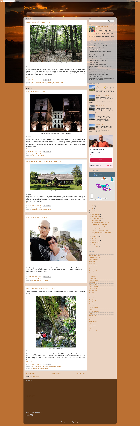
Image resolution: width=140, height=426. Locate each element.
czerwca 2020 (96, 240)
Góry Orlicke (92, 292)
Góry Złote (91, 301)
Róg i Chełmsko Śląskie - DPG (103, 86)
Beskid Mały (92, 261)
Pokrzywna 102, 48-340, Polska (39, 368)
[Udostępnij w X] (47, 80)
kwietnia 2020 (95, 244)
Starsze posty (80, 373)
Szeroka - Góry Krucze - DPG (103, 95)
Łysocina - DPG (100, 105)
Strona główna (56, 373)
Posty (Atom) (36, 376)
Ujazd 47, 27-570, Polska (37, 155)
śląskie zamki (33, 278)
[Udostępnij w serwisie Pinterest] (50, 80)
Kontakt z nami (93, 330)
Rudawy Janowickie (94, 311)
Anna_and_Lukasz (102, 26)
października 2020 (97, 218)
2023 (92, 206)
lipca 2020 (95, 238)
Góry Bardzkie (92, 276)
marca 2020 (95, 246)
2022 (92, 208)
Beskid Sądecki (93, 265)
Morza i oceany (93, 321)
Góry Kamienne (93, 288)
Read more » (29, 77)
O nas (90, 253)
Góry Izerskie (92, 282)
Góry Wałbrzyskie (93, 300)
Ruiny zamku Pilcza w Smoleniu (36, 217)
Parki (90, 327)
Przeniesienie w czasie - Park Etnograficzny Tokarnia (43, 161)
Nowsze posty (31, 373)
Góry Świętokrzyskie (47, 82)
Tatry (90, 313)
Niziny (90, 323)
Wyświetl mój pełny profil (95, 40)
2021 (92, 210)
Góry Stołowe (92, 296)
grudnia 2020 (95, 214)
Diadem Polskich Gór (35, 82)
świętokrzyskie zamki (35, 153)
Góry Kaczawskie (93, 286)
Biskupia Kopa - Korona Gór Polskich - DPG (40, 288)
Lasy (90, 317)
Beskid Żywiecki (93, 270)
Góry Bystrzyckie (93, 280)
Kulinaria (91, 329)
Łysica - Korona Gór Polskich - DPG (38, 22)
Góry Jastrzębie (93, 284)
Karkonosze (92, 303)
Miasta (32, 207)
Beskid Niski (92, 263)
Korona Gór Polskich (58, 82)
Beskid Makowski (93, 259)
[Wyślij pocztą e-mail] (44, 80)
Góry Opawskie (46, 366)
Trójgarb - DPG (99, 124)
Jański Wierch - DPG (101, 115)
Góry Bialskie (92, 278)
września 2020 (96, 220)
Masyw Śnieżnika (93, 307)
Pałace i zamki (92, 325)
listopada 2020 (96, 216)
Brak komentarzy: (36, 80)
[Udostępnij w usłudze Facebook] (49, 80)
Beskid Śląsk (92, 267)
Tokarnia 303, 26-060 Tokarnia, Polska (41, 209)
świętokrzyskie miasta (40, 207)
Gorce (90, 274)
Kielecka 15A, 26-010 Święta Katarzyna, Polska (43, 84)
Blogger (77, 422)
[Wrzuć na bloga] (46, 80)
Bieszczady (92, 272)
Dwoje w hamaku (35, 7)
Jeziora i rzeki (92, 315)
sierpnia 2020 (95, 236)
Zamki (43, 153)
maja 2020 (95, 242)
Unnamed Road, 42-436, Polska (39, 280)
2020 (92, 212)
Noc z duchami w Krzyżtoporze (36, 91)
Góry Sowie (92, 294)
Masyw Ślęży (92, 305)
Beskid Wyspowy (93, 269)
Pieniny (91, 309)
